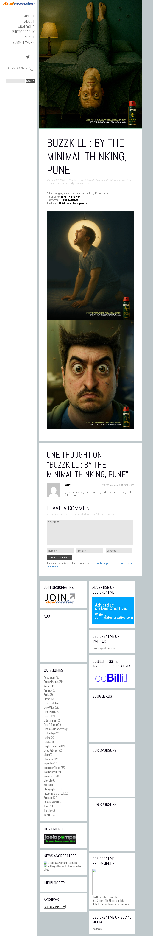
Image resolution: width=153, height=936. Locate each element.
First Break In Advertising (55, 729)
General (47, 742)
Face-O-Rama (50, 724)
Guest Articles (50, 750)
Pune (128, 180)
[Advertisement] (63, 640)
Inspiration (49, 763)
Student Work (50, 802)
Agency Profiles (51, 682)
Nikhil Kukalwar (117, 180)
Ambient (48, 686)
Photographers (50, 789)
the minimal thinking (57, 183)
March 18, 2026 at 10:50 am (118, 484)
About (29, 15)
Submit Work (24, 42)
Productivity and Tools (54, 793)
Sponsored (49, 797)
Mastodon (97, 929)
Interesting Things (52, 767)
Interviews (48, 776)
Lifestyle (48, 780)
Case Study (49, 703)
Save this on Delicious (66, 863)
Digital (47, 716)
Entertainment (50, 720)
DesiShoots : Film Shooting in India (108, 900)
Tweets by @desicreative (104, 648)
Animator (48, 690)
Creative (73, 180)
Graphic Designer (52, 746)
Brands (47, 699)
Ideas (46, 755)
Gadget (47, 737)
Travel (46, 806)
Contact (27, 37)
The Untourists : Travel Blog (105, 897)
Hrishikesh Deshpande (92, 180)
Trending (48, 810)
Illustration (49, 759)
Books (46, 694)
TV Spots (48, 815)
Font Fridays (49, 733)
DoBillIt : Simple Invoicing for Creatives (110, 904)
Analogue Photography (23, 29)
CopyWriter (49, 707)
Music (47, 785)
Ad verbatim (49, 677)
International (50, 772)
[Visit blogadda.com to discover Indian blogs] (63, 869)
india (106, 180)
